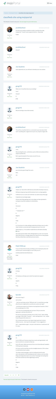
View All (6, 375)
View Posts (9, 38)
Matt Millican (21, 246)
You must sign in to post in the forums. (28, 21)
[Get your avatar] (9, 30)
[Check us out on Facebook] (24, 389)
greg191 (19, 86)
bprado (18, 295)
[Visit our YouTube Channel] (28, 389)
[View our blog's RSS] (31, 389)
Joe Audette (20, 67)
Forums (6, 13)
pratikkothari (21, 28)
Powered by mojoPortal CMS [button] (28, 393)
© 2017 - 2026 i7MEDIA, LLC (28, 395)
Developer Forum (13, 13)
